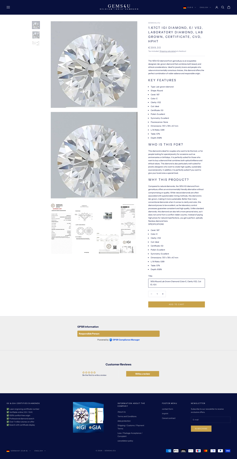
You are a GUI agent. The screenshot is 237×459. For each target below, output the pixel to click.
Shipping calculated (168, 51)
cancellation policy (125, 441)
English (204, 7)
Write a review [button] (142, 373)
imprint (165, 413)
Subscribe (201, 428)
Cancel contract (168, 418)
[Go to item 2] (36, 35)
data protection (124, 421)
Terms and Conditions (127, 416)
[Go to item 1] (36, 25)
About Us (122, 412)
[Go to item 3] (36, 43)
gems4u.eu (154, 23)
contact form (167, 409)
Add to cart (176, 304)
